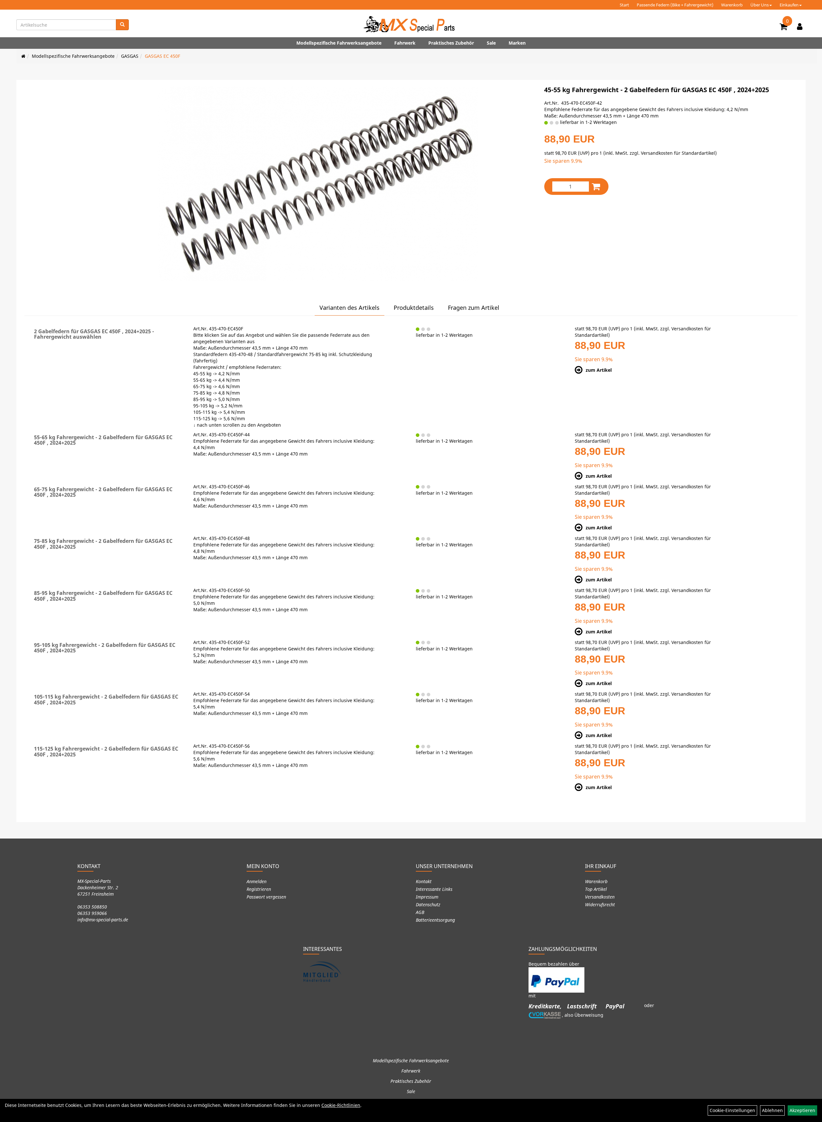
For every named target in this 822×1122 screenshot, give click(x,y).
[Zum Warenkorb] (783, 27)
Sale (491, 43)
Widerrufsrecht (600, 904)
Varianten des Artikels (349, 307)
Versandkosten (600, 897)
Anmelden (257, 881)
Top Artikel (596, 889)
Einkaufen (789, 5)
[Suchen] (122, 24)
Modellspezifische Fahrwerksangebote (338, 43)
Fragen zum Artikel (473, 307)
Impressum (427, 897)
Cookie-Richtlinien (340, 1105)
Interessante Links (434, 889)
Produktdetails (414, 307)
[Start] (23, 56)
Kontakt (424, 881)
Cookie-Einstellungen (732, 1110)
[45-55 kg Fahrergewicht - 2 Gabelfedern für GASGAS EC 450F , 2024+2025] (318, 183)
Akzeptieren (802, 1110)
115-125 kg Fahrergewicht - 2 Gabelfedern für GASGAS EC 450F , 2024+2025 (106, 751)
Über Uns (759, 5)
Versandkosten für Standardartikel (678, 153)
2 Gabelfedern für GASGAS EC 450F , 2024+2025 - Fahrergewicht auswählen (94, 334)
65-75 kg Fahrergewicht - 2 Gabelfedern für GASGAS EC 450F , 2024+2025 (103, 492)
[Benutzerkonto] (800, 26)
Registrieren (259, 889)
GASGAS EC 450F (162, 56)
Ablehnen (772, 1110)
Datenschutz (428, 904)
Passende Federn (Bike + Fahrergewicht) (675, 5)
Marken (517, 43)
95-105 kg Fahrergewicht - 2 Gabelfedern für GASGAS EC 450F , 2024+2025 (104, 647)
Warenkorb (732, 5)
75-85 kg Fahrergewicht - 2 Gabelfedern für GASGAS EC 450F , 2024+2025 (103, 543)
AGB (420, 912)
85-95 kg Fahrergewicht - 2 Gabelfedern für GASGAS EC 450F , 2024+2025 (103, 595)
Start (624, 5)
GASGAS (129, 56)
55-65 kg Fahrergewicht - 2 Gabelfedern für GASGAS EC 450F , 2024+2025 (103, 440)
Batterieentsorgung (435, 920)
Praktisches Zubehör (451, 43)
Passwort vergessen (266, 897)
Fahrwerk (404, 43)
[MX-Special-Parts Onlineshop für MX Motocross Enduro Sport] (411, 24)
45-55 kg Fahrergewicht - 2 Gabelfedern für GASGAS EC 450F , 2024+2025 (656, 89)
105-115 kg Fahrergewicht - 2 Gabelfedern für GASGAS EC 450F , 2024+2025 (106, 699)
